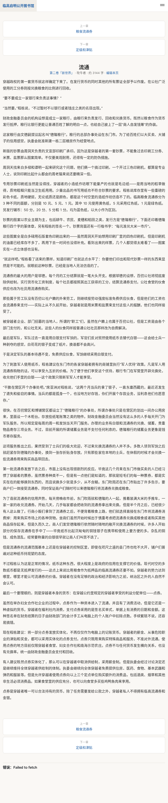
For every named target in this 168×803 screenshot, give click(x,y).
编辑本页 (112, 73)
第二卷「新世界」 (62, 73)
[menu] (162, 5)
